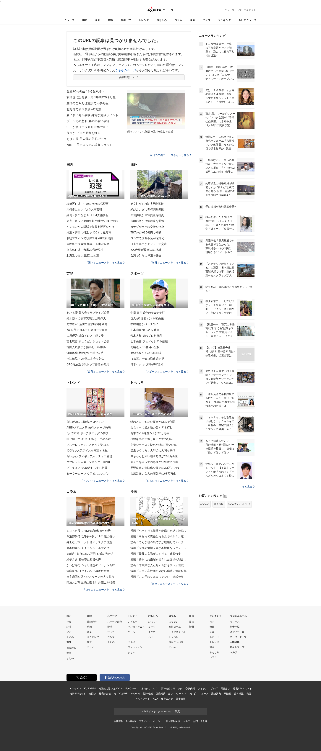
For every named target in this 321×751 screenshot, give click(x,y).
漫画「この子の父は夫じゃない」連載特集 (157, 576)
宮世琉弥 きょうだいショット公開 (88, 341)
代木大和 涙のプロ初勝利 (146, 335)
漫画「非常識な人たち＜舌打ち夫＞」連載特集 (159, 565)
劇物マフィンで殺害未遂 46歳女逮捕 (90, 238)
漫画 (192, 20)
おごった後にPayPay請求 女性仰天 (89, 530)
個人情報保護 (173, 721)
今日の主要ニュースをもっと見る (169, 155)
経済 (69, 626)
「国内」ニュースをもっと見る (103, 262)
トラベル (173, 636)
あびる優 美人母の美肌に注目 (86, 139)
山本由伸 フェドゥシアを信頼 (149, 341)
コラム (178, 20)
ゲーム (131, 631)
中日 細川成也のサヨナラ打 (147, 312)
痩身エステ (167, 698)
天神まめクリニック (171, 688)
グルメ (131, 642)
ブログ (214, 688)
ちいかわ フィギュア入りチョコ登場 (89, 456)
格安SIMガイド (78, 693)
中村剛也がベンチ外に (144, 324)
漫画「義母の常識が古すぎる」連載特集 (155, 553)
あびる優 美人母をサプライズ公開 (88, 312)
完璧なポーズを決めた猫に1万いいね (153, 444)
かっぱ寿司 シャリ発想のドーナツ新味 (91, 565)
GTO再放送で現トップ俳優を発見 (88, 364)
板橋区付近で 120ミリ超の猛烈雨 (87, 203)
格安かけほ (105, 693)
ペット (151, 636)
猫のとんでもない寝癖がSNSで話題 (153, 421)
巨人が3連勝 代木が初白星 (147, 318)
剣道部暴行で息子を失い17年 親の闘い (91, 536)
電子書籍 (180, 698)
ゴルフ (111, 636)
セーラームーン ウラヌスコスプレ (88, 473)
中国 (69, 653)
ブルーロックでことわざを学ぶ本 (88, 444)
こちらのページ (125, 70)
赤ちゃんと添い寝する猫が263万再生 (154, 456)
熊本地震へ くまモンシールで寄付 (88, 548)
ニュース (69, 20)
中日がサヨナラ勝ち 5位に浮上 (87, 127)
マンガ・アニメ (136, 626)
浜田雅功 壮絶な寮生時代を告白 (87, 353)
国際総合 (71, 648)
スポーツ (126, 20)
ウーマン (181, 693)
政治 (69, 631)
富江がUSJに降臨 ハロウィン (85, 421)
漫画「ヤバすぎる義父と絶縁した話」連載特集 (159, 530)
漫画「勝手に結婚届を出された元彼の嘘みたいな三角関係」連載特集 (159, 559)
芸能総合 (92, 621)
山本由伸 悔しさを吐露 (144, 330)
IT (129, 636)
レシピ (192, 693)
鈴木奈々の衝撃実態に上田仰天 (86, 318)
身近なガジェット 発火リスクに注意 (89, 542)
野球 (109, 626)
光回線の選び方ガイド (111, 688)
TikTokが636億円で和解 (145, 232)
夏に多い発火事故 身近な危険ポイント (92, 115)
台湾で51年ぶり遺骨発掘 (145, 255)
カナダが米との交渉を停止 (147, 226)
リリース (235, 621)
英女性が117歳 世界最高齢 (147, 203)
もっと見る (245, 486)
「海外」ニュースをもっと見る (167, 262)
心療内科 (190, 688)
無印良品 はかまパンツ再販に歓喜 (88, 571)
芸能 (110, 20)
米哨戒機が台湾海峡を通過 (147, 221)
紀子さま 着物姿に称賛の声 (84, 559)
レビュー (132, 621)
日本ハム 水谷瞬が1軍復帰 (146, 364)
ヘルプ (233, 652)
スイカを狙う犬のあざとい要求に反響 (154, 462)
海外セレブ (93, 636)
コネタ (151, 626)
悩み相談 (148, 693)
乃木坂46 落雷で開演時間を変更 (87, 324)
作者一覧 (234, 626)
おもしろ (161, 20)
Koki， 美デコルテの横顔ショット (89, 145)
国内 (84, 20)
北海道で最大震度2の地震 (84, 109)
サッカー (112, 631)
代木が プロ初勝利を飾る (83, 133)
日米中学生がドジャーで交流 (148, 244)
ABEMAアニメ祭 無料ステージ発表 (89, 427)
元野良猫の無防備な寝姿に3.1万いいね (154, 467)
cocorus (135, 693)
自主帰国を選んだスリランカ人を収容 (90, 576)
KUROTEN (89, 688)
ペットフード (143, 698)
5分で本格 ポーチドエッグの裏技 (87, 433)
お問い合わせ (200, 721)
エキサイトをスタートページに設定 (160, 711)
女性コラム (175, 626)
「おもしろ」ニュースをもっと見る (165, 480)
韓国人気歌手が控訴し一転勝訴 (86, 347)
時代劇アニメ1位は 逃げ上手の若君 (89, 439)
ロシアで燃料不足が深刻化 (147, 238)
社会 (69, 621)
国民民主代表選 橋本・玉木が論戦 (88, 244)
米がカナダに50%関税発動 (147, 209)
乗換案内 (216, 693)
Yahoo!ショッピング (239, 504)
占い (170, 693)
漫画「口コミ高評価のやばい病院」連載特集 (158, 571)
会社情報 (118, 721)
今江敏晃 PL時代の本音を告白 (85, 358)
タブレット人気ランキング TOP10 (88, 462)
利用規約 (131, 721)
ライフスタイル (177, 631)
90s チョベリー (177, 642)
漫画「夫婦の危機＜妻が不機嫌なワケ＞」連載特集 (159, 548)
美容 (249, 693)
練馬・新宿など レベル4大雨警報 (87, 215)
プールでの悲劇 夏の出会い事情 (88, 121)
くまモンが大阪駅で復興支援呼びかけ (90, 226)
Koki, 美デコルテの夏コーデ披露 (87, 330)
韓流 (89, 642)
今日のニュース (248, 20)
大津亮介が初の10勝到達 (145, 353)
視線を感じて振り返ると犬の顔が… (152, 439)
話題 (191, 626)
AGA (155, 698)
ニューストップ (233, 10)
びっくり (153, 621)
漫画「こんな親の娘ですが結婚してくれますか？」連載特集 (159, 542)
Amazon (204, 504)
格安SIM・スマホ (242, 688)
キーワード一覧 (238, 636)
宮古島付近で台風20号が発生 (85, 249)
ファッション (135, 647)
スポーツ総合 (114, 621)
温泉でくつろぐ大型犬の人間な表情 (152, 450)
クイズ (206, 20)
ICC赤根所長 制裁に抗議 (145, 249)
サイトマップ (237, 647)
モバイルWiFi (121, 693)
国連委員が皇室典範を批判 (147, 215)
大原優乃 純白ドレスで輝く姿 (85, 335)
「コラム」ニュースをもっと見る (102, 589)
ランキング (224, 20)
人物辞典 (234, 642)
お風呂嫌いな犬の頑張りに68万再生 (153, 473)
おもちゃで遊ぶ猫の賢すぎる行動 (151, 427)
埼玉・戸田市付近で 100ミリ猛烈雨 (89, 232)
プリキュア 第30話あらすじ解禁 (87, 467)
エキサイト (250, 10)
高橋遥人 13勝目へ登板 (145, 347)
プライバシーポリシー (151, 721)
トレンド (144, 20)
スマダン (173, 621)
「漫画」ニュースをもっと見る (167, 583)
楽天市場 (218, 504)
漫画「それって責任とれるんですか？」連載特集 (159, 536)
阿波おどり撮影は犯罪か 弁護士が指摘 (91, 582)
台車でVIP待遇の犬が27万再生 (149, 433)
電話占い (225, 688)
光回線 (92, 693)
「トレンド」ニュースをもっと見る (101, 480)
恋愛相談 (160, 693)
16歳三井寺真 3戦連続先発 (147, 358)
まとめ (70, 636)
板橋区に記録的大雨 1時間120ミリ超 (91, 97)
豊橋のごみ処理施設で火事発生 (87, 103)
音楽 (89, 631)
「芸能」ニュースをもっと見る (103, 371)
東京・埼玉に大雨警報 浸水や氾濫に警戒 (92, 221)
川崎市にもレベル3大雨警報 (84, 209)
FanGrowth (131, 688)
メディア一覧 (237, 631)
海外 (97, 20)
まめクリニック (149, 688)
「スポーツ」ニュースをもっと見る (165, 371)
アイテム (202, 688)
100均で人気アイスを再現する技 (87, 450)
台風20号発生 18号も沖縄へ (85, 91)
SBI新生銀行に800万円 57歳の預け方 (90, 553)
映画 (89, 626)
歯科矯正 (239, 693)
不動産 (227, 693)
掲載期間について (129, 77)
